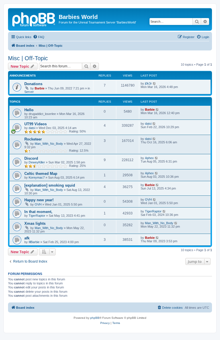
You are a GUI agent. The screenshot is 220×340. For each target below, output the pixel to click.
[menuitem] (38, 37)
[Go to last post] (154, 83)
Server (29, 91)
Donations (33, 84)
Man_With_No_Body (49, 143)
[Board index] (34, 18)
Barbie (39, 88)
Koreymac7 (37, 177)
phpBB (94, 317)
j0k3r (148, 83)
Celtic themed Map (40, 173)
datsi (32, 128)
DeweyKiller (37, 162)
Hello (29, 110)
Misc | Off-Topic (28, 58)
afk (27, 238)
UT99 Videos (35, 124)
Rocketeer (33, 139)
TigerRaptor (37, 215)
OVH (38, 204)
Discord (31, 158)
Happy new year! (39, 200)
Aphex (149, 158)
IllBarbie (34, 242)
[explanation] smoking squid (49, 185)
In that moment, (38, 212)
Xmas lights (35, 223)
